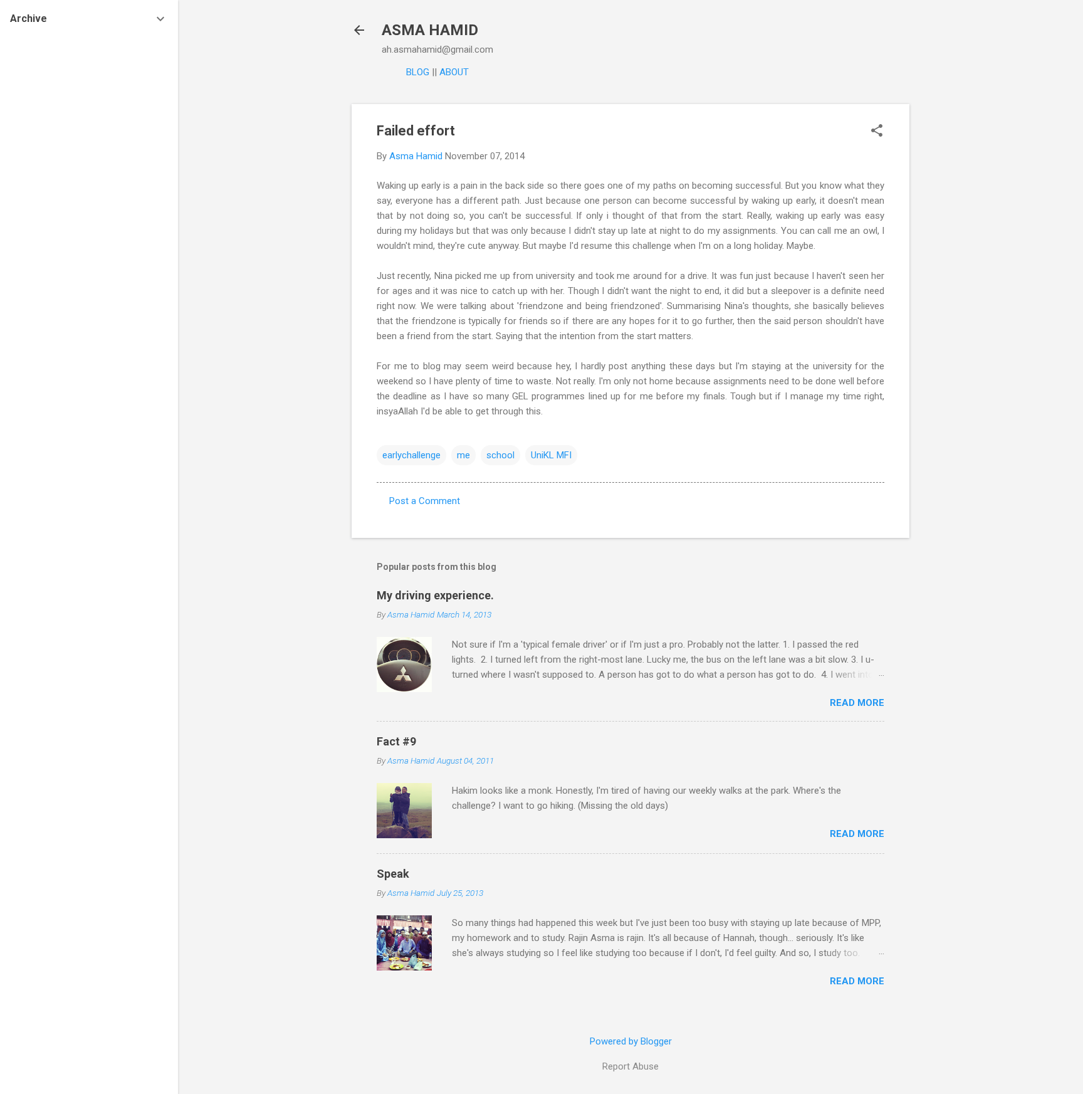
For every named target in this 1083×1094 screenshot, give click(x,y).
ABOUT (454, 72)
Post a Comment (424, 501)
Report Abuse (630, 1066)
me (463, 455)
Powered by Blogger (631, 1041)
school (500, 455)
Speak (393, 873)
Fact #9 (396, 741)
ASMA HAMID (430, 30)
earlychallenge (411, 455)
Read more (857, 702)
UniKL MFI (551, 455)
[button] (876, 131)
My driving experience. (435, 595)
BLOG (417, 72)
